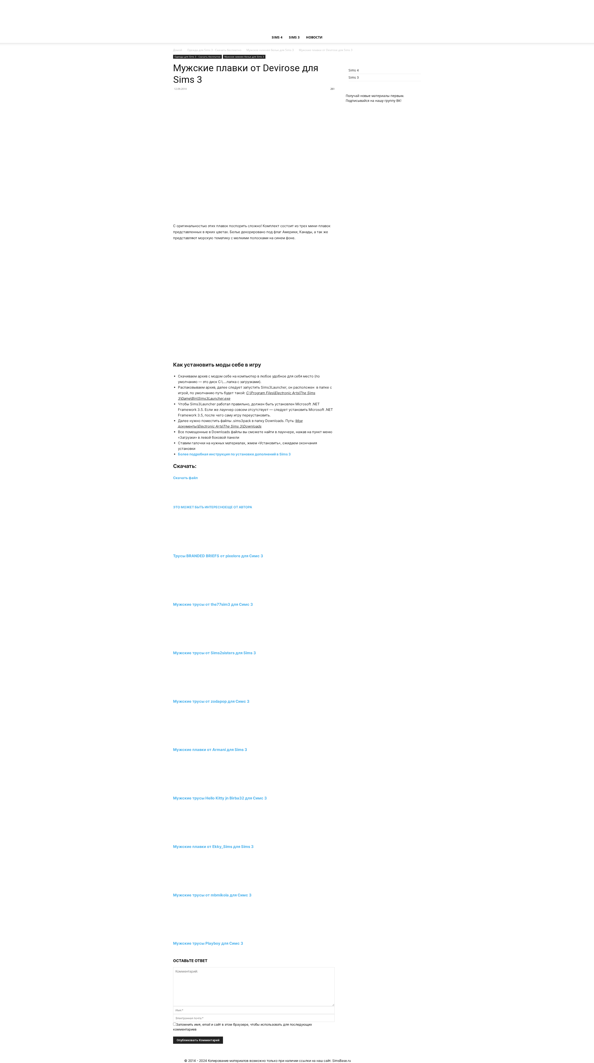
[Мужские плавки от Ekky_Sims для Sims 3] (198, 838)
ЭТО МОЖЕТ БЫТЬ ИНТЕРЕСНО (199, 507)
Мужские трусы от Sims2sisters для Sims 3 (214, 653)
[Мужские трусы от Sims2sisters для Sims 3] (198, 644)
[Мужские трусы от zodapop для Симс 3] (198, 693)
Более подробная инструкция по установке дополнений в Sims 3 (234, 454)
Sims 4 (277, 37)
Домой (177, 50)
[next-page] (174, 952)
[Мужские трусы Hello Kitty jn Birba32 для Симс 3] (198, 790)
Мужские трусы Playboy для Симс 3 (208, 943)
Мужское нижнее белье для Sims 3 (270, 50)
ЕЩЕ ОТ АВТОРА (238, 507)
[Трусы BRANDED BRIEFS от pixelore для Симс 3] (198, 547)
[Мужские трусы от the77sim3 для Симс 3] (198, 596)
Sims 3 (294, 37)
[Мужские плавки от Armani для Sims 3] (198, 741)
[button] (415, 37)
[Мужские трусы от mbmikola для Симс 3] (198, 886)
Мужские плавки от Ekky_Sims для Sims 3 (213, 846)
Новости (314, 37)
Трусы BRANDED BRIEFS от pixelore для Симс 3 (218, 556)
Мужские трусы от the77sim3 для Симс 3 (213, 604)
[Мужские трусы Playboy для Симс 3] (198, 935)
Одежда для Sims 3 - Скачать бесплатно (214, 50)
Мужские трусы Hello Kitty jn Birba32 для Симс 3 (220, 798)
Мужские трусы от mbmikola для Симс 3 (212, 895)
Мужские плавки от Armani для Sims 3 (210, 749)
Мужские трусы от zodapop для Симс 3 (211, 701)
